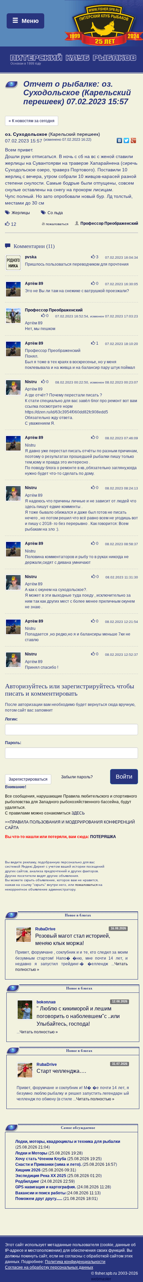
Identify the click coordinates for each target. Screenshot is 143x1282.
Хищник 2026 (28, 1170)
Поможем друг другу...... (38, 1198)
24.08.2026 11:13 (83, 1193)
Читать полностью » (39, 1032)
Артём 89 (34, 283)
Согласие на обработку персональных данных (49, 1267)
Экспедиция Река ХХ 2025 (40, 1175)
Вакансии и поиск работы (40, 1193)
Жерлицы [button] (21, 213)
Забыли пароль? (77, 777)
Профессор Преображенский (109, 223)
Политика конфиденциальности (75, 1261)
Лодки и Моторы (31, 1153)
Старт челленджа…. (61, 1071)
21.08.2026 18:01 (80, 1198)
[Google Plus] (133, 138)
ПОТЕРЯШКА (103, 836)
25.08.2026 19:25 (84, 1158)
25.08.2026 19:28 (65, 1153)
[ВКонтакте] (119, 138)
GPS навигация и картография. (45, 1187)
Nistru (31, 382)
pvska (31, 257)
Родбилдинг (27, 1181)
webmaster (101, 1279)
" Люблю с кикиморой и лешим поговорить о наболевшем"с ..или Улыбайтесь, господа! (78, 1016)
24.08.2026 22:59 (57, 1181)
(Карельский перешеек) (52, 134)
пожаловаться (57, 224)
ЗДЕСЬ (78, 813)
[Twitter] (126, 138)
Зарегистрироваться (28, 779)
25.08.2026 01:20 (84, 1175)
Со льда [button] (55, 213)
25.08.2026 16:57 (100, 1164)
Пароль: (13, 742)
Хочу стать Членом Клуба (40, 1158)
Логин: (11, 719)
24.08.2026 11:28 (94, 1187)
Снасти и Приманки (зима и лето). (48, 1164)
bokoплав (46, 1002)
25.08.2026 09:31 (59, 1170)
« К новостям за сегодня (32, 121)
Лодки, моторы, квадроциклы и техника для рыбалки (67, 1141)
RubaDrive (45, 929)
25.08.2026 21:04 (33, 1147)
